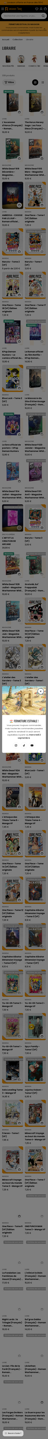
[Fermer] (40, 691)
